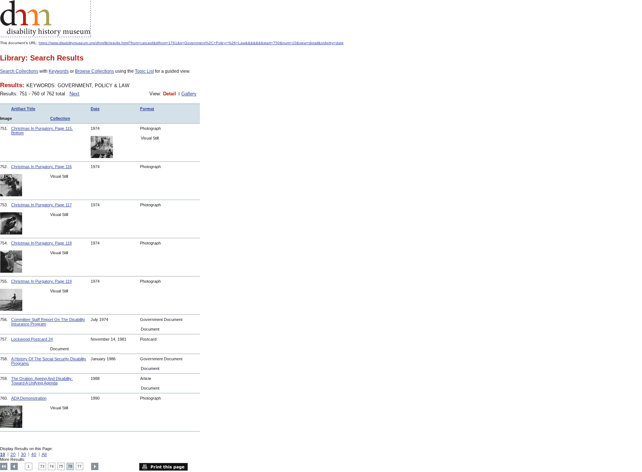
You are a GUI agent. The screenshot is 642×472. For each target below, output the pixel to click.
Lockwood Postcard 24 (32, 339)
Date (95, 108)
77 (79, 466)
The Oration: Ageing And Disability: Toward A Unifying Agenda (42, 380)
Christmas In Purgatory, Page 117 (41, 205)
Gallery (189, 93)
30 (23, 454)
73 (42, 466)
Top (3, 466)
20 (13, 454)
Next (74, 93)
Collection (60, 118)
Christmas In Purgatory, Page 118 (41, 243)
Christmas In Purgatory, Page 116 (41, 166)
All (44, 454)
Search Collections (19, 71)
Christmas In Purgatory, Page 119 (41, 281)
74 (51, 466)
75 (61, 466)
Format (147, 108)
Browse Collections (94, 71)
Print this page (163, 467)
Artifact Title (23, 108)
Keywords (59, 71)
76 (70, 466)
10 (2, 454)
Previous (14, 466)
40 (33, 454)
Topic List (144, 71)
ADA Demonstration (28, 398)
